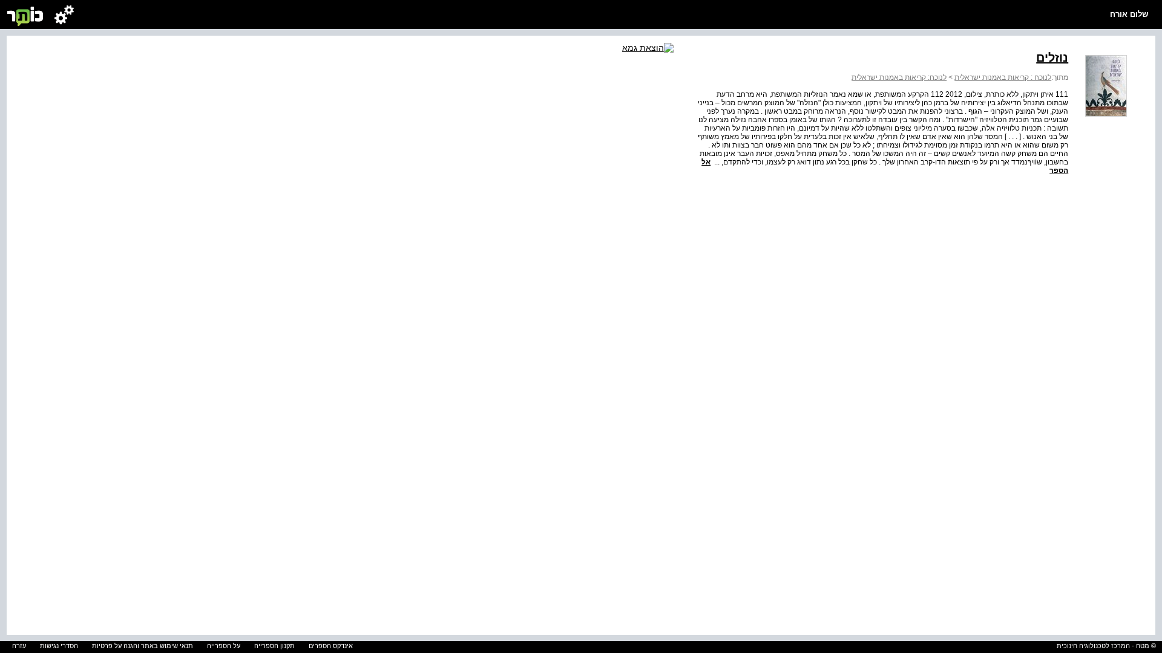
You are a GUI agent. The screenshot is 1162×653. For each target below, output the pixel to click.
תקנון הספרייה (274, 645)
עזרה (19, 645)
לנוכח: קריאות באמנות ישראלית (899, 77)
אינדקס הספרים (331, 645)
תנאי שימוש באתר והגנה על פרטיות (142, 645)
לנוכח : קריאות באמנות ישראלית (1002, 77)
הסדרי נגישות (59, 645)
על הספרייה (223, 645)
